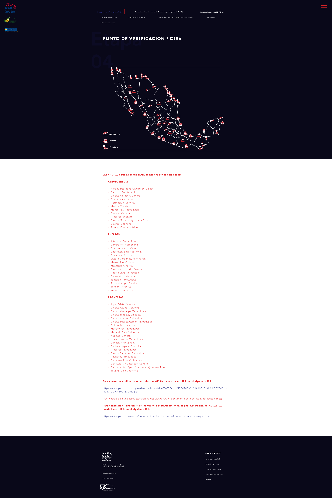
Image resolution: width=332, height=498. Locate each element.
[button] (324, 7)
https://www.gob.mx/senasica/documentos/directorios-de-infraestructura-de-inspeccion (156, 416)
